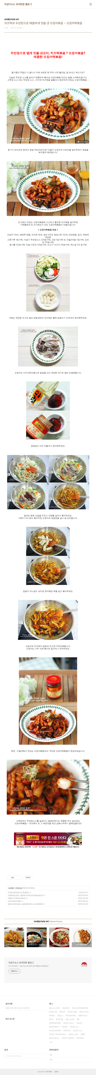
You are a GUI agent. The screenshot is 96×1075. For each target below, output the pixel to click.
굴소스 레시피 (55, 1008)
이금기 (80, 1023)
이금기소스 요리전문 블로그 (18, 4)
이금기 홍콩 (73, 1012)
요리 (51, 1019)
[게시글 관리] (19, 878)
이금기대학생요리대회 (80, 1008)
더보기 (51, 1042)
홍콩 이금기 (84, 1016)
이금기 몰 (53, 1012)
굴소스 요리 (74, 1034)
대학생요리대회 (55, 1023)
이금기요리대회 (55, 1031)
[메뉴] (91, 4)
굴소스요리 (70, 1019)
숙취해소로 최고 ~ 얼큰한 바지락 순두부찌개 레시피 (25, 895)
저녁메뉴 (81, 1038)
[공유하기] (16, 878)
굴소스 (60, 1016)
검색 (44, 1056)
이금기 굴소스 (69, 1023)
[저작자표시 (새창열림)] (34, 878)
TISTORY (49, 1072)
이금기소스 (75, 1027)
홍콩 (83, 1034)
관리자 (56, 1072)
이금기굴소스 (54, 1038)
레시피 (62, 1012)
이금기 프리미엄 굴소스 (58, 1034)
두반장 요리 (18, 888)
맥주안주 (67, 1031)
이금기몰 (60, 1019)
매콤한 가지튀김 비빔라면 (16, 898)
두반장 (65, 1027)
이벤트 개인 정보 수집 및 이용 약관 (18, 1008)
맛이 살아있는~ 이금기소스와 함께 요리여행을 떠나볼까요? (28, 966)
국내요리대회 (71, 1016)
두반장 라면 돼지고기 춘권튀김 (18, 892)
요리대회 (67, 1008)
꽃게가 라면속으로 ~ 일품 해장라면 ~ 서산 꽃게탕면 (25, 904)
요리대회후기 (54, 1027)
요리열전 (11, 888)
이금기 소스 (78, 1031)
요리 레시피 (84, 1012)
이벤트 (52, 1016)
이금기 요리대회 (68, 1038)
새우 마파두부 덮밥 (14, 901)
